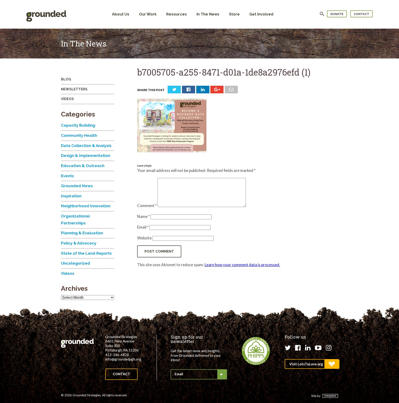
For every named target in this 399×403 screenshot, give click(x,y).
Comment (147, 205)
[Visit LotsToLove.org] (312, 364)
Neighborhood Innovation (85, 206)
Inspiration (71, 196)
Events (67, 176)
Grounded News (77, 185)
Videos (67, 99)
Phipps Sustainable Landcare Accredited (256, 351)
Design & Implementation (85, 155)
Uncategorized (75, 263)
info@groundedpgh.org (123, 359)
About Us (120, 14)
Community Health (79, 135)
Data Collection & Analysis (86, 145)
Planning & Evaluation (82, 233)
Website (144, 237)
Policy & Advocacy (78, 243)
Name (143, 216)
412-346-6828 (117, 355)
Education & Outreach (82, 165)
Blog (66, 79)
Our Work (148, 14)
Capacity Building (78, 125)
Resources (176, 14)
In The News (207, 14)
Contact (361, 14)
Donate (336, 14)
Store (234, 14)
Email (143, 227)
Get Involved (261, 14)
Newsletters (74, 89)
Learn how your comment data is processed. (242, 264)
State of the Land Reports (86, 253)
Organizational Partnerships (75, 219)
